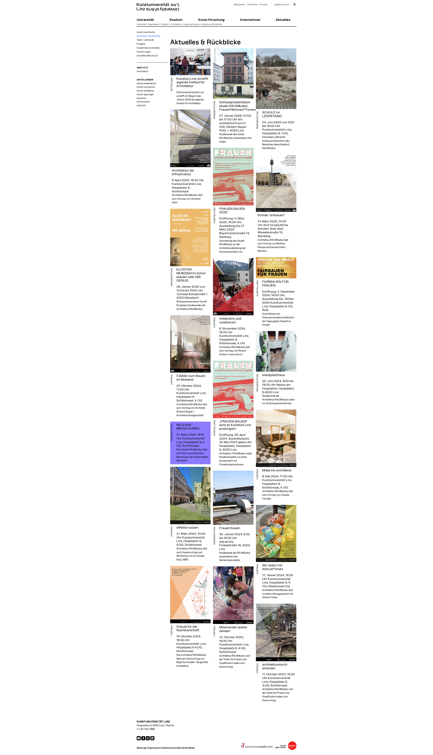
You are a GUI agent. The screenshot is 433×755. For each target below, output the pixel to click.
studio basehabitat (146, 83)
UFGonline (252, 5)
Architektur (176, 24)
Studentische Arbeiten (148, 48)
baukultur (142, 98)
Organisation (153, 24)
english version (281, 5)
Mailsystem (239, 5)
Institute (165, 24)
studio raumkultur (191, 24)
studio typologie (145, 94)
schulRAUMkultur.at (147, 56)
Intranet (263, 5)
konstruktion (143, 102)
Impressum (154, 748)
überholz (141, 105)
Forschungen (144, 52)
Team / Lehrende (145, 40)
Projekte (141, 44)
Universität (141, 24)
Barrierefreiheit (186, 748)
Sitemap (141, 748)
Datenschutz (169, 748)
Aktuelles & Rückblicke (211, 24)
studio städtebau (145, 91)
